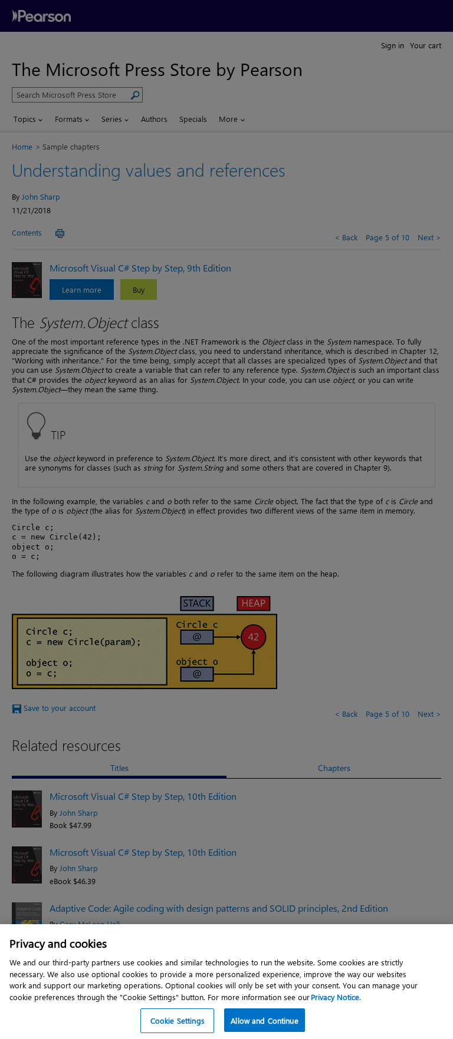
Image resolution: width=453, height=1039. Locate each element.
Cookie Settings (177, 1020)
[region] (226, 981)
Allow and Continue (264, 1020)
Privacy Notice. (336, 997)
